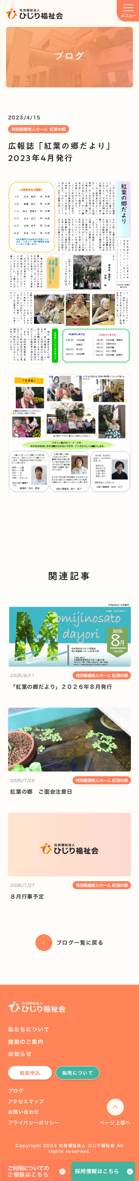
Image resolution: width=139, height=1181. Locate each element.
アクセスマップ (26, 1101)
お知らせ (20, 1054)
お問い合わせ (23, 1112)
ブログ (16, 1091)
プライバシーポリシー (34, 1122)
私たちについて (29, 1029)
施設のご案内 (26, 1042)
